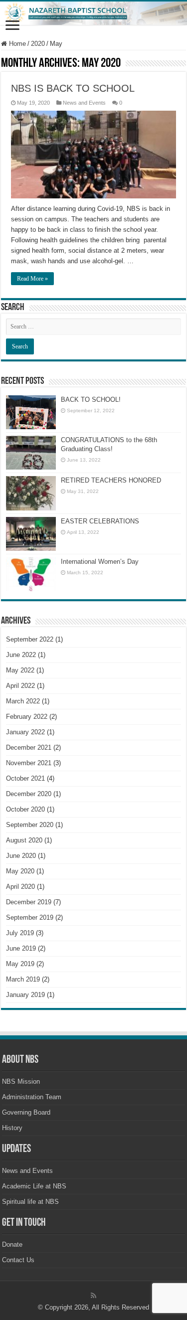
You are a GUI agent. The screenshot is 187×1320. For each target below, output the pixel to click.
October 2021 (25, 778)
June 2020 (21, 855)
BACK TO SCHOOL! (91, 399)
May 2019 (20, 964)
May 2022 (20, 670)
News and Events (84, 103)
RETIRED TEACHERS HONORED (111, 480)
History (12, 1128)
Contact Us (18, 1260)
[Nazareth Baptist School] (93, 13)
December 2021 (28, 747)
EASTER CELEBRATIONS (100, 521)
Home (16, 43)
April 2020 (20, 886)
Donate (12, 1244)
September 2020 (29, 824)
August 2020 (24, 840)
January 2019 (25, 994)
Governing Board (26, 1112)
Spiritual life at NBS (30, 1201)
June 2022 (21, 655)
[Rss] (93, 1296)
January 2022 (25, 732)
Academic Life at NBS (34, 1186)
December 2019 (28, 902)
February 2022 (26, 716)
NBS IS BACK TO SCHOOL (73, 88)
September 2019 (29, 917)
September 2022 (29, 639)
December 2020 (28, 794)
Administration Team (31, 1097)
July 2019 (20, 933)
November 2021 (28, 763)
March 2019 (23, 979)
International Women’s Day (100, 561)
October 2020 (25, 809)
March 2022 (23, 701)
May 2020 (20, 871)
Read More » (32, 278)
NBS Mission (21, 1081)
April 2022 (20, 685)
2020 (38, 43)
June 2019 (21, 948)
